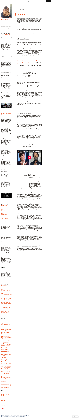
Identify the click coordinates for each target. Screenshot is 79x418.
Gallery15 (3, 210)
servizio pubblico (7, 380)
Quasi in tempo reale (5, 33)
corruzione (7, 332)
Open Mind (4, 19)
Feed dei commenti (4, 395)
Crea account (3, 391)
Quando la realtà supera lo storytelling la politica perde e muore (6, 314)
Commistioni (23, 14)
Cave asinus (3, 206)
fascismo (6, 337)
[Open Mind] (6, 11)
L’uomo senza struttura (5, 288)
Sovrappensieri (4, 205)
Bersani (2, 329)
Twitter (2, 387)
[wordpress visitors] (2, 408)
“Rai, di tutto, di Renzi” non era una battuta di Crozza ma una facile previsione (6, 308)
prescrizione (27, 256)
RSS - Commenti (4, 401)
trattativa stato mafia (7, 385)
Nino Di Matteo (7, 368)
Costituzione (4, 333)
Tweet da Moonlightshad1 (5, 34)
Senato (2, 380)
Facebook (3, 337)
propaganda (3, 377)
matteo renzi (4, 363)
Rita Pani (6, 378)
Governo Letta (4, 345)
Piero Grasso (23, 256)
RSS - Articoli (3, 400)
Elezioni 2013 (9, 335)
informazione (5, 351)
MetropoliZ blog (4, 217)
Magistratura (8, 355)
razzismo (3, 378)
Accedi (2, 393)
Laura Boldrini (8, 354)
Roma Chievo (31, 256)
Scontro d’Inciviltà (4, 218)
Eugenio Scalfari (8, 336)
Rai (10, 377)
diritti (5, 335)
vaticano (5, 387)
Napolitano (3, 368)
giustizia (6, 344)
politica (3, 374)
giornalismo (3, 344)
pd (9, 371)
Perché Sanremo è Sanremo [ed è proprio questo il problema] (6, 114)
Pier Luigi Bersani (6, 373)
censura (9, 329)
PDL (2, 373)
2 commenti (40, 256)
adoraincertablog (4, 214)
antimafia (34, 252)
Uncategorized (22, 252)
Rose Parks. (36, 256)
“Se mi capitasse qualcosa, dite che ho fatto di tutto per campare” (6, 296)
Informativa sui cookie (21, 416)
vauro (8, 387)
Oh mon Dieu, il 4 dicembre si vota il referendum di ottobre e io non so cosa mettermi (6, 299)
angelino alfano (4, 323)
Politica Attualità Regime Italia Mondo (6, 29)
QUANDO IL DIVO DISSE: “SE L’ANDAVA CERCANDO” (29, 108)
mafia (4, 355)
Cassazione (6, 329)
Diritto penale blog (4, 215)
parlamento (6, 371)
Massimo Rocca (7, 361)
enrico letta (3, 336)
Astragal (2, 209)
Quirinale (8, 377)
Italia (7, 352)
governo (9, 344)
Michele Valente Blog (4, 208)
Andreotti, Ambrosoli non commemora (29, 70)
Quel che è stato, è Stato (5, 311)
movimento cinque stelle (7, 367)
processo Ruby (4, 376)
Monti (5, 366)
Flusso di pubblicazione (5, 394)
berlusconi (8, 328)
